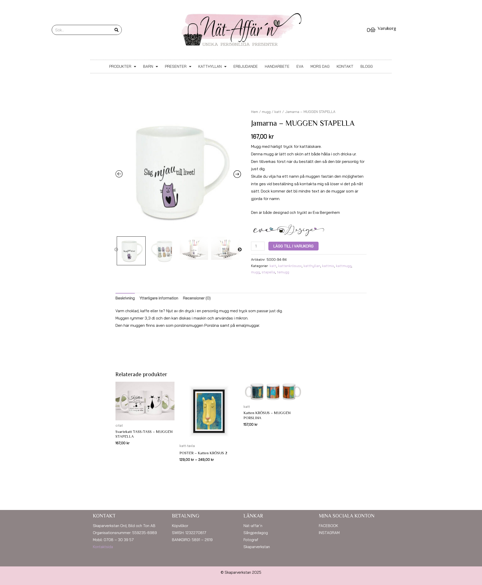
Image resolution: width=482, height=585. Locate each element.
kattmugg (343, 266)
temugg (283, 272)
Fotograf (251, 539)
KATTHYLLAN (210, 66)
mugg (266, 111)
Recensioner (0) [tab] (197, 298)
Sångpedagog (256, 532)
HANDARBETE (277, 66)
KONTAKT (345, 66)
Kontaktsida (103, 546)
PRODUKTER (120, 66)
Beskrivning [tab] (125, 298)
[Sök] (116, 30)
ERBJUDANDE (245, 66)
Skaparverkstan (257, 546)
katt (277, 111)
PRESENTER (176, 66)
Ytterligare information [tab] (159, 298)
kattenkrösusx (290, 266)
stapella (268, 272)
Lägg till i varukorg (293, 246)
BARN (148, 66)
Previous (116, 249)
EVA (300, 66)
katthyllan (312, 266)
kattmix (328, 266)
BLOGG (366, 66)
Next (239, 249)
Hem (254, 111)
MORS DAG (320, 66)
